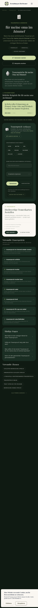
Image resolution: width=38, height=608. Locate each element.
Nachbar (25, 150)
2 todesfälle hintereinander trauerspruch (18, 376)
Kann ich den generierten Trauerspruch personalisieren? (17, 356)
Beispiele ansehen (20, 63)
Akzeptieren (21, 603)
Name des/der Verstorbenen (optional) (18, 161)
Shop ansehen (10, 232)
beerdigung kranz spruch (12, 388)
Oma (9, 150)
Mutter (17, 146)
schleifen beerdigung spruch (14, 368)
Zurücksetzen (25, 183)
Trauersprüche (12, 10)
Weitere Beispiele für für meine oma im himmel (18, 119)
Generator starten (20, 58)
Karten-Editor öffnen (15, 194)
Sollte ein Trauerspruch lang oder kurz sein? (17, 343)
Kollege (10, 154)
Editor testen (25, 232)
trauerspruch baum (10, 380)
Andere (20, 154)
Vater (9, 146)
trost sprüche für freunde (13, 384)
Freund (16, 150)
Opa (24, 146)
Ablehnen (9, 603)
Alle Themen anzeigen (18, 393)
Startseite (4, 10)
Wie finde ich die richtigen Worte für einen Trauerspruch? (16, 336)
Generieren (13, 183)
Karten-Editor (13, 136)
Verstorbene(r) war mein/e (14, 142)
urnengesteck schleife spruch (14, 372)
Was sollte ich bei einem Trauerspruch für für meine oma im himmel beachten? (17, 350)
